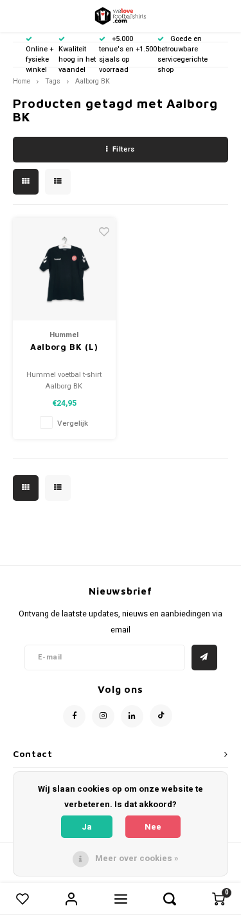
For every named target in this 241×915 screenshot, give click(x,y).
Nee (153, 827)
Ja (87, 827)
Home (21, 81)
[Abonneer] (204, 657)
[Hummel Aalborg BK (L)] (64, 269)
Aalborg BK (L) (64, 347)
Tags (52, 81)
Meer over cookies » (137, 858)
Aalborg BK (92, 81)
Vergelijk (72, 423)
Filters (123, 149)
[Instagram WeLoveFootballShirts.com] (103, 716)
